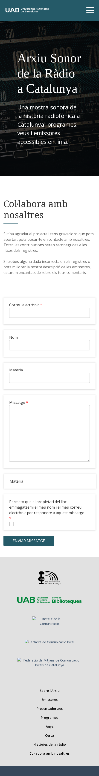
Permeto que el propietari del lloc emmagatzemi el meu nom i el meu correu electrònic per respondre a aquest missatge (46, 507)
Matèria (16, 369)
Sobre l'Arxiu (50, 690)
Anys (49, 726)
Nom (13, 337)
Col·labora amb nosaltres (49, 753)
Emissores (49, 699)
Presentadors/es (50, 708)
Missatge (17, 402)
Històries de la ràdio (49, 744)
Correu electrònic (24, 304)
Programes (49, 717)
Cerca (49, 735)
